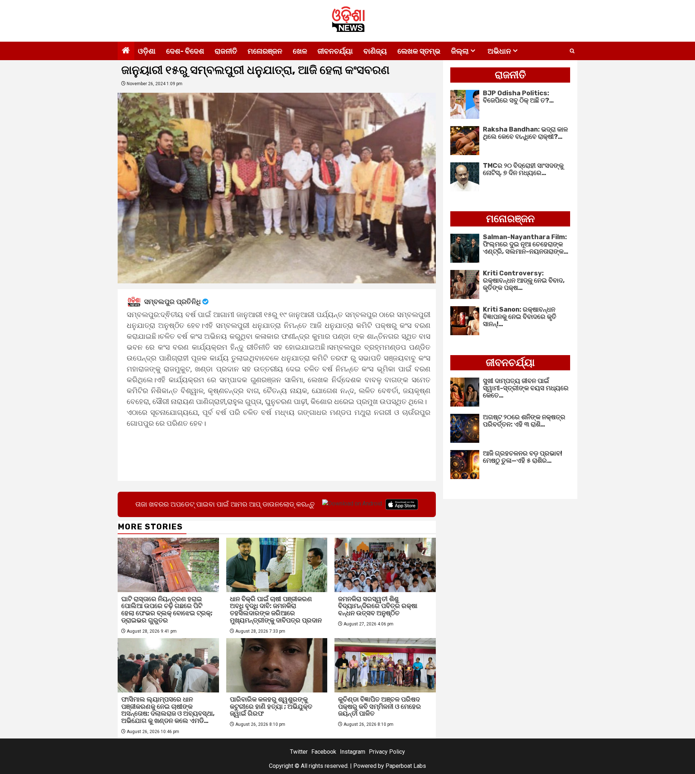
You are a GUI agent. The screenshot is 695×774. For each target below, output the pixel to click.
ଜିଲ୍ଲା (460, 51)
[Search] (572, 51)
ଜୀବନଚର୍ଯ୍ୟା (335, 51)
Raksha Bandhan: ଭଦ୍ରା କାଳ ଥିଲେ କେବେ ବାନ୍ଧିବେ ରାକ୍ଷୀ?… (525, 133)
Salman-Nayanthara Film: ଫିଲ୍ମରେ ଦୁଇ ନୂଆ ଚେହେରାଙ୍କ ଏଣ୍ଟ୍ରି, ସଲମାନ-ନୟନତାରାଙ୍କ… (525, 244)
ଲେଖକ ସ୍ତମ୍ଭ (419, 51)
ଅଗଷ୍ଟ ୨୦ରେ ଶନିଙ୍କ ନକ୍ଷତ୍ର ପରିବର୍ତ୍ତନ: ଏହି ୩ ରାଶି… (524, 420)
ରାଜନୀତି (226, 51)
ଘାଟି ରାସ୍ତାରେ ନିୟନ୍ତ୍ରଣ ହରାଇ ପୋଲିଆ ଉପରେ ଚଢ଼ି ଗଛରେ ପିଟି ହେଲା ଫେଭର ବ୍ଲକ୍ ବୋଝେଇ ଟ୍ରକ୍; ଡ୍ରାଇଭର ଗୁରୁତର (166, 609)
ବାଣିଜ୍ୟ (375, 51)
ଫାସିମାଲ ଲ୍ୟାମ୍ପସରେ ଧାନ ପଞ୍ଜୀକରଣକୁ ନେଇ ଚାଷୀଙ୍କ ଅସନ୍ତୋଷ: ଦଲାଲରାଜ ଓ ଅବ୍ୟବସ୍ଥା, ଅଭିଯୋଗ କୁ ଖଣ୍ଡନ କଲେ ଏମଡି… (168, 710)
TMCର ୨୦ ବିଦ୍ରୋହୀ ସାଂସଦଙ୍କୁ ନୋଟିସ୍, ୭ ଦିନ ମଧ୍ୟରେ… (523, 169)
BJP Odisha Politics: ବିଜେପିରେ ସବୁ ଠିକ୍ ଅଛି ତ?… (518, 96)
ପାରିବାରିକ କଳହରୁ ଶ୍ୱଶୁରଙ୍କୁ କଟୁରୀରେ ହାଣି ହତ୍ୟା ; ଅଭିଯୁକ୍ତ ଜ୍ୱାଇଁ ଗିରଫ (271, 706)
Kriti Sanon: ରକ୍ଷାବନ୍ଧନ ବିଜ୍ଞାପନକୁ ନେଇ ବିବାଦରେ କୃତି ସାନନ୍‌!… (519, 316)
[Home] (126, 51)
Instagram (352, 751)
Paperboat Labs (406, 765)
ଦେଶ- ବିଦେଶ (185, 51)
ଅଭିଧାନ (499, 51)
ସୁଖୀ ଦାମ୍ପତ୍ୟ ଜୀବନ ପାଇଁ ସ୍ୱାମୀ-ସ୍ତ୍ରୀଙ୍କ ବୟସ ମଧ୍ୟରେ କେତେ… (526, 388)
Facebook (323, 751)
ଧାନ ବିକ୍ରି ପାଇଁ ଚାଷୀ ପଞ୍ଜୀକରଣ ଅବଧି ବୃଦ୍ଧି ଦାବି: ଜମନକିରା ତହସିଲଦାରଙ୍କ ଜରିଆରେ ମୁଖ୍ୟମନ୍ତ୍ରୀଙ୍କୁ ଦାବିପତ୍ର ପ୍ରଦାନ (276, 609)
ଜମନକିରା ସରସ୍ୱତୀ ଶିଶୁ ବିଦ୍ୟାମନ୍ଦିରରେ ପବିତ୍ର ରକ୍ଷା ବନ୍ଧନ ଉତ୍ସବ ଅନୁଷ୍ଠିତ (377, 606)
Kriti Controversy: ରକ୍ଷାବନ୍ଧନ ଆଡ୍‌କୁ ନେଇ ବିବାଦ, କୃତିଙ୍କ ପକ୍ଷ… (524, 280)
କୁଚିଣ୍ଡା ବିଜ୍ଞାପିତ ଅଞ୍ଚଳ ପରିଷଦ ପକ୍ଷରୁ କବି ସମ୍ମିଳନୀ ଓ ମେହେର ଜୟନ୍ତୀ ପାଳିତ (379, 706)
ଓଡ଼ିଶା (147, 51)
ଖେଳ (300, 51)
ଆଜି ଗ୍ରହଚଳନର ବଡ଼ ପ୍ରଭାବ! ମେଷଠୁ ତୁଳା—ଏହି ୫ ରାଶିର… (522, 457)
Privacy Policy (387, 751)
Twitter (299, 751)
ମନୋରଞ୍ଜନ (265, 51)
